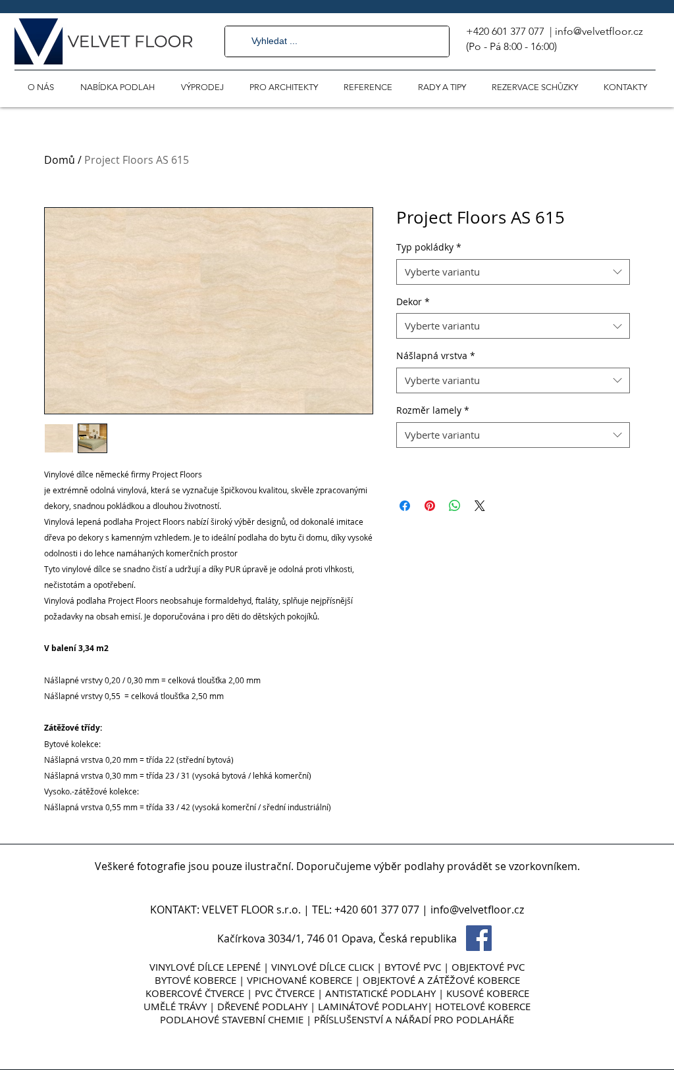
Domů (59, 160)
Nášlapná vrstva (435, 355)
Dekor (413, 301)
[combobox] (513, 272)
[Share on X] (480, 506)
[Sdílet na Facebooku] (405, 506)
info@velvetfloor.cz (599, 31)
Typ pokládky (428, 247)
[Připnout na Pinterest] (430, 506)
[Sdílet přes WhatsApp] (455, 506)
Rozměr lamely (432, 410)
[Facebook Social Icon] (479, 938)
